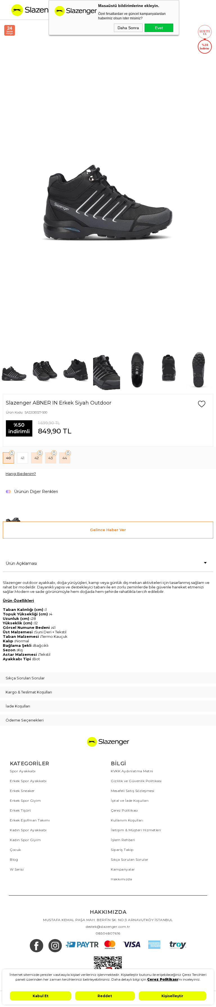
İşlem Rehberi (123, 840)
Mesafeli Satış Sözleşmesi (132, 791)
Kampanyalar (123, 869)
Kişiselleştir (172, 996)
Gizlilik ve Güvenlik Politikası (136, 781)
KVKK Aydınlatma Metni (132, 771)
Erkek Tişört (20, 810)
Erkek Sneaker (22, 791)
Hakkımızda (121, 879)
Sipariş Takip (122, 850)
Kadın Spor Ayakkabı (28, 830)
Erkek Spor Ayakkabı (28, 781)
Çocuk (15, 850)
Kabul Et (40, 996)
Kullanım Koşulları (127, 820)
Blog (14, 859)
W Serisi (17, 869)
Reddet (105, 996)
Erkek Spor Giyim (25, 800)
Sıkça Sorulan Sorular (129, 859)
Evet (159, 28)
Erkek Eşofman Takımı (30, 820)
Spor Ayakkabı (23, 771)
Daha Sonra (128, 28)
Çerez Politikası (124, 810)
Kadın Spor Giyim (25, 840)
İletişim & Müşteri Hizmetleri (136, 830)
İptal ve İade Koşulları (130, 800)
